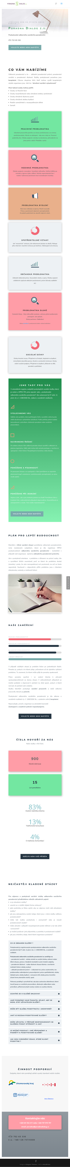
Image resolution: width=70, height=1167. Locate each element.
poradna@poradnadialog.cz (38, 1127)
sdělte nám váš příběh (35, 857)
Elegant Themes (31, 1164)
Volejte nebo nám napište (25, 47)
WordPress (46, 1164)
